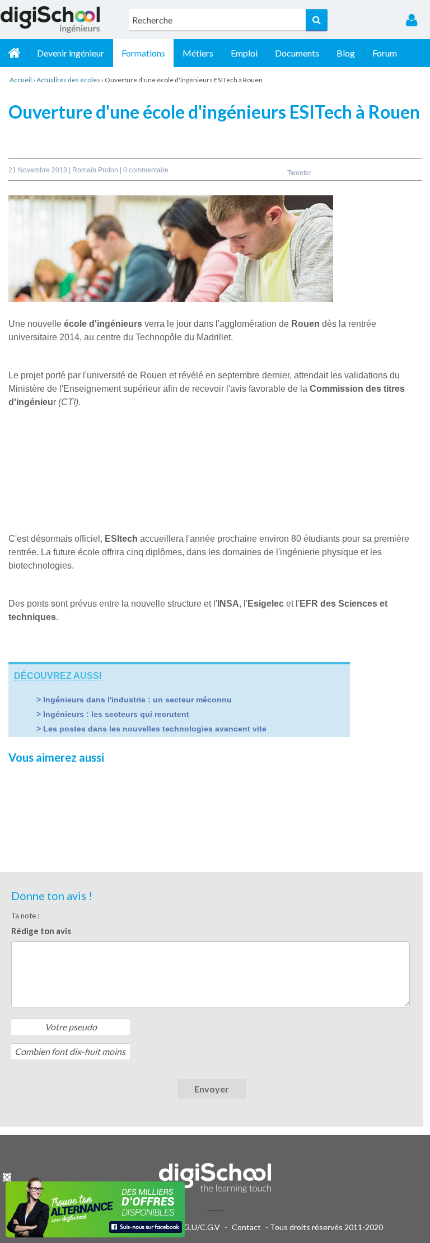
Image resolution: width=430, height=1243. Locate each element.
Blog (345, 53)
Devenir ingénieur (70, 53)
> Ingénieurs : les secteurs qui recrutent (112, 714)
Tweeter (299, 173)
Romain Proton (96, 170)
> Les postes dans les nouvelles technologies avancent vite (151, 728)
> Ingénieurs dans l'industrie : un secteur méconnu (134, 699)
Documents (297, 53)
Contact (246, 1227)
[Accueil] (14, 53)
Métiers (198, 53)
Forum (384, 53)
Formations (143, 53)
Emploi (244, 53)
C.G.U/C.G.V (198, 1227)
